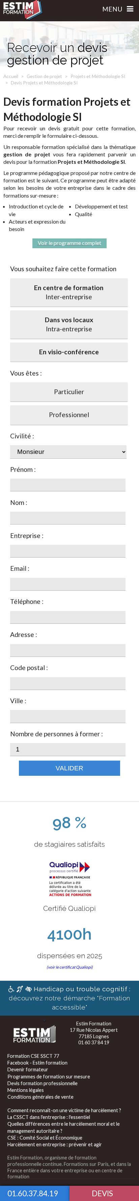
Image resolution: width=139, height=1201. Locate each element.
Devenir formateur (27, 1069)
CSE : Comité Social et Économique (44, 1138)
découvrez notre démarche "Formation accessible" (70, 998)
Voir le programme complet (69, 242)
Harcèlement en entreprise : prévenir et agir (54, 1144)
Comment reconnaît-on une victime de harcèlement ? (64, 1110)
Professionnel (69, 414)
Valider (69, 768)
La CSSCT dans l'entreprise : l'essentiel (48, 1117)
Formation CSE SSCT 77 (33, 1056)
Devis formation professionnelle (42, 1083)
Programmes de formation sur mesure (48, 1076)
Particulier (69, 391)
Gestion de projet (44, 76)
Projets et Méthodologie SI (98, 76)
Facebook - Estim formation (37, 1063)
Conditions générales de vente (40, 1097)
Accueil (10, 76)
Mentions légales (25, 1090)
